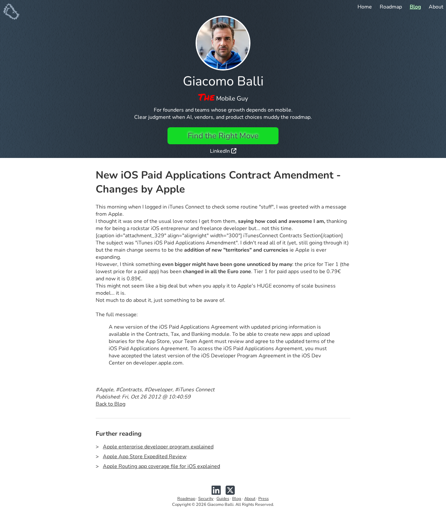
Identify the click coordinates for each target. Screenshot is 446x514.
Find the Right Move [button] (223, 136)
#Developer (158, 389)
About (436, 6)
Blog (415, 6)
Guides (222, 499)
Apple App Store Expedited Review (144, 456)
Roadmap (391, 6)
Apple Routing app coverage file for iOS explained (161, 466)
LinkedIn (220, 151)
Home (365, 6)
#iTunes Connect (195, 389)
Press (263, 499)
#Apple (104, 389)
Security (206, 499)
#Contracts (129, 389)
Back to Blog (110, 404)
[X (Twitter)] (230, 493)
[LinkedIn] (216, 493)
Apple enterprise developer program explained (158, 446)
